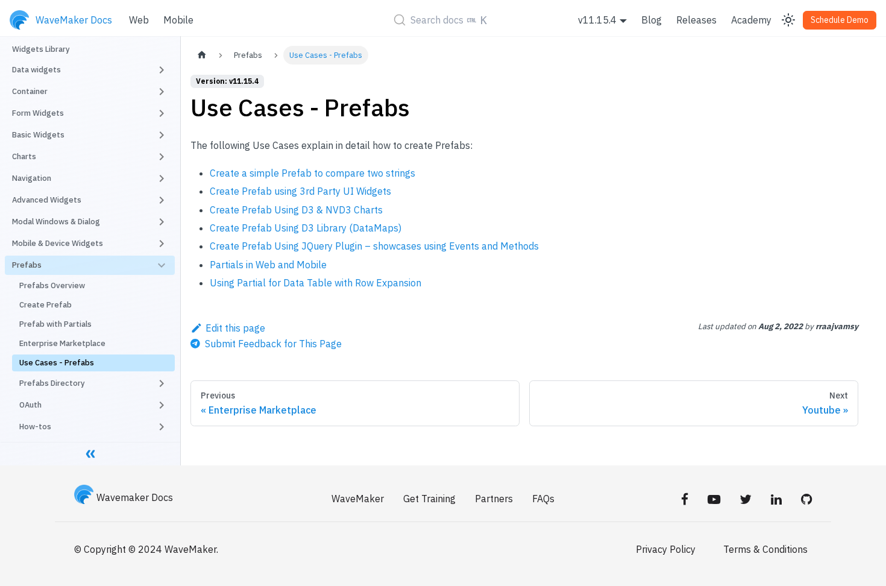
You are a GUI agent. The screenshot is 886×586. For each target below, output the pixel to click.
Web (139, 20)
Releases (696, 20)
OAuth (30, 405)
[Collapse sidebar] (90, 453)
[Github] (806, 499)
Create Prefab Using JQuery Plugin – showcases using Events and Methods (374, 246)
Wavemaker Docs (134, 497)
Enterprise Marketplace (62, 343)
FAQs (543, 499)
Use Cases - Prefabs (56, 363)
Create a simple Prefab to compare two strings (312, 173)
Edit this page (235, 328)
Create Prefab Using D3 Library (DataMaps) (305, 228)
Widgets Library (41, 49)
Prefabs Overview (52, 285)
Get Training (429, 499)
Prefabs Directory (52, 383)
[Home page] (201, 55)
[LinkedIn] (776, 499)
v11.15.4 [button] (597, 20)
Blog (651, 20)
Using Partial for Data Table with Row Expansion (315, 283)
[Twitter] (746, 499)
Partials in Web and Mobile (268, 265)
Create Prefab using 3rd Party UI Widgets (300, 191)
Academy (751, 20)
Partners (494, 499)
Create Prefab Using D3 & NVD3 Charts (296, 210)
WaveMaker (357, 499)
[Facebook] (684, 499)
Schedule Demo (840, 19)
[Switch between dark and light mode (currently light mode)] (788, 20)
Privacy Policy (666, 549)
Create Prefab (45, 305)
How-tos (35, 426)
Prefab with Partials (55, 324)
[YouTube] (714, 499)
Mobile (178, 20)
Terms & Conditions (765, 549)
